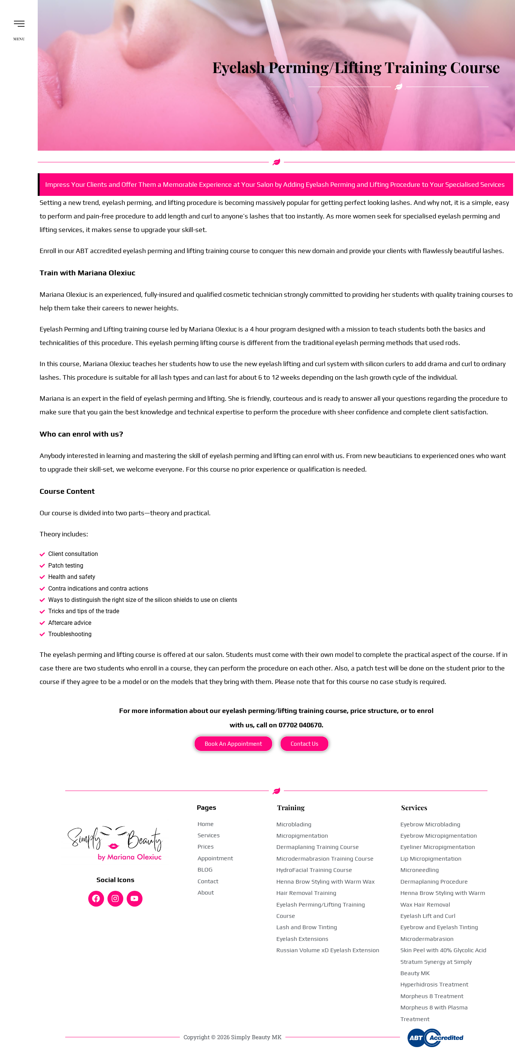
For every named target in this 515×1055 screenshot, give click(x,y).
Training (291, 807)
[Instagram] (115, 899)
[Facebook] (96, 899)
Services (414, 807)
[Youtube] (135, 899)
